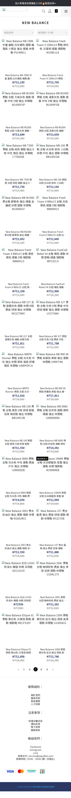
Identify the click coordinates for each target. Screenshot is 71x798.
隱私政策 (35, 724)
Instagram (35, 749)
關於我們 (35, 695)
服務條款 (35, 730)
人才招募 (35, 704)
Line (35, 753)
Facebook (35, 746)
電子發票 (35, 727)
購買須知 (35, 698)
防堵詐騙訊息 (35, 721)
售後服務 (35, 701)
